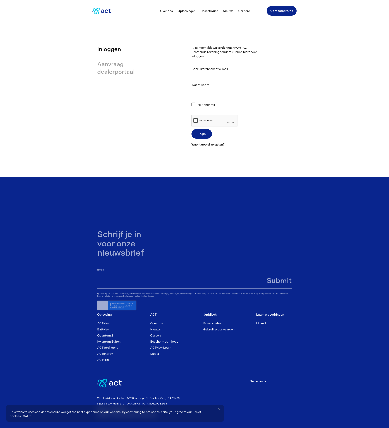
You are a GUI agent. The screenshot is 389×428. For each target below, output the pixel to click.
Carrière (244, 11)
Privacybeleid (212, 323)
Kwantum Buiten (109, 341)
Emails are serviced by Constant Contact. (138, 296)
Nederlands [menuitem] (258, 381)
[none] (260, 383)
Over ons (166, 11)
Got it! (27, 416)
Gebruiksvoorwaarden (219, 329)
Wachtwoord (200, 85)
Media (154, 353)
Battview (103, 329)
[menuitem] (258, 381)
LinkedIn (262, 323)
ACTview (103, 323)
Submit (279, 280)
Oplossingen (187, 11)
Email (100, 269)
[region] (115, 413)
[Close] (219, 409)
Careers (156, 335)
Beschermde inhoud (164, 341)
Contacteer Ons (281, 11)
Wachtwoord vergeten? (208, 144)
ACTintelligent (107, 347)
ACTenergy (105, 353)
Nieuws (228, 11)
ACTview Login (160, 347)
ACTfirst (103, 360)
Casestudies (209, 11)
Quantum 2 (105, 335)
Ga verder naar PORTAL (230, 47)
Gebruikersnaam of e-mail (209, 69)
